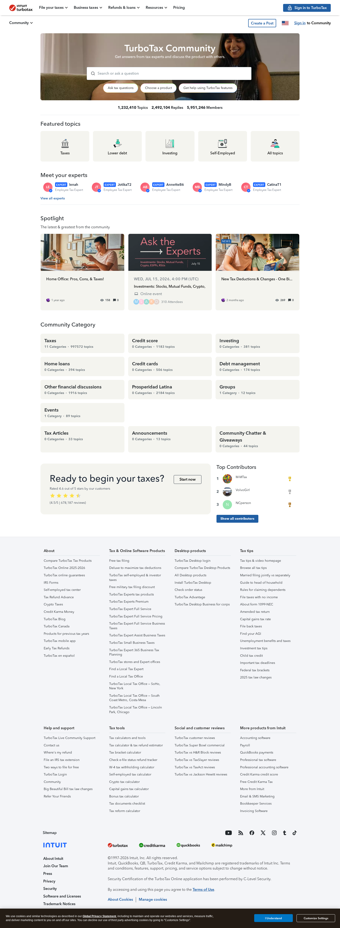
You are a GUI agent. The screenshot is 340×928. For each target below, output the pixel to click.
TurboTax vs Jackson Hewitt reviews (201, 774)
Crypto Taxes (53, 604)
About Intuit (53, 858)
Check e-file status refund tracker (133, 760)
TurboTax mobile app (60, 641)
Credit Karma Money (59, 612)
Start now (187, 479)
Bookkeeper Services (256, 804)
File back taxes (251, 626)
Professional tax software (258, 760)
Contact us (51, 745)
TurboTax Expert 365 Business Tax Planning (134, 652)
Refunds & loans (122, 7)
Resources (154, 7)
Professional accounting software (264, 767)
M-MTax (241, 477)
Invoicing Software (254, 811)
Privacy (49, 881)
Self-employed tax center (62, 590)
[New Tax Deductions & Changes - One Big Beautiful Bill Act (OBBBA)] (258, 272)
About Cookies (120, 899)
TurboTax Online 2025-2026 (64, 568)
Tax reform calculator (124, 811)
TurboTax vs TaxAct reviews (195, 767)
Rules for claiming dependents (262, 590)
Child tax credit (251, 656)
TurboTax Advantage (190, 597)
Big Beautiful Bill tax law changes (68, 789)
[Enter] (91, 73)
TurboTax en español (59, 656)
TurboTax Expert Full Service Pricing (135, 616)
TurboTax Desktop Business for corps (202, 604)
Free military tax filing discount (132, 587)
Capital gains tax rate (255, 619)
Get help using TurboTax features (207, 88)
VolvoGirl (243, 490)
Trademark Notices (59, 904)
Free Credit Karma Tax (256, 782)
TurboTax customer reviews (195, 738)
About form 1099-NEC (256, 604)
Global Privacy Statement (99, 916)
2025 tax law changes (256, 677)
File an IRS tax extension (62, 760)
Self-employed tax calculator (130, 774)
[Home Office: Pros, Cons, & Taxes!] (82, 272)
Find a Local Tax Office (126, 676)
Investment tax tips (253, 648)
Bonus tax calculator (124, 796)
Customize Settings (316, 918)
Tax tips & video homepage (260, 561)
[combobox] (169, 73)
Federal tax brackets (254, 670)
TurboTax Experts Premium (128, 602)
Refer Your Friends (57, 796)
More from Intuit (252, 789)
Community (19, 23)
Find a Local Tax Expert (126, 669)
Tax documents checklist (127, 804)
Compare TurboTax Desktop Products (202, 568)
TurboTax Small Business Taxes (132, 643)
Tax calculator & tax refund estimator (136, 745)
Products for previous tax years (66, 634)
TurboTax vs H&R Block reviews (198, 752)
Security (50, 888)
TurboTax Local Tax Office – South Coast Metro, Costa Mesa (134, 698)
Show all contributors (237, 519)
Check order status (188, 590)
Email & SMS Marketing (257, 796)
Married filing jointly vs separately (265, 575)
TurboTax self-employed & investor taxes (135, 577)
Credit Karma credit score (259, 774)
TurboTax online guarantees (64, 575)
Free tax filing (119, 561)
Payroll (245, 745)
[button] (262, 23)
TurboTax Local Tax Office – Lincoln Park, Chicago (135, 709)
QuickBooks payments (256, 752)
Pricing (179, 7)
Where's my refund (58, 752)
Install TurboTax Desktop (193, 583)
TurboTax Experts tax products (131, 594)
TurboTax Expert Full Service (130, 609)
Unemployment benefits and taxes (265, 641)
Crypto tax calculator (124, 782)
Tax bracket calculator (125, 752)
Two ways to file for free (61, 767)
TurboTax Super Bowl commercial (200, 745)
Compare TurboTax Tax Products (68, 561)
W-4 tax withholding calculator (131, 767)
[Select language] (285, 23)
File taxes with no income (259, 597)
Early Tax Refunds (56, 648)
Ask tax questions (120, 88)
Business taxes (86, 7)
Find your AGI (250, 634)
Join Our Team (55, 866)
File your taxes (51, 7)
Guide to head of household (261, 583)
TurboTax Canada (56, 626)
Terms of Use (203, 889)
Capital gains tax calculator (129, 789)
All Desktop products (190, 575)
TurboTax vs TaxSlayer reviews (197, 760)
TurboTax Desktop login (192, 561)
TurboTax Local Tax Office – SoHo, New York (134, 686)
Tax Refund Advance (59, 597)
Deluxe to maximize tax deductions (135, 568)
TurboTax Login (55, 774)
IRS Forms (51, 583)
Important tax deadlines (257, 663)
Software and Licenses (62, 896)
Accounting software (255, 738)
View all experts (52, 198)
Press (47, 873)
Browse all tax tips (253, 568)
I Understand (273, 918)
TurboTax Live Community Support (69, 738)
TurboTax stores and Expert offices (134, 662)
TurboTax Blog (54, 619)
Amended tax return (255, 612)
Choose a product (158, 88)
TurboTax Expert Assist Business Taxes (137, 635)
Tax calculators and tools (127, 738)
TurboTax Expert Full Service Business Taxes (137, 626)
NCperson (243, 503)
